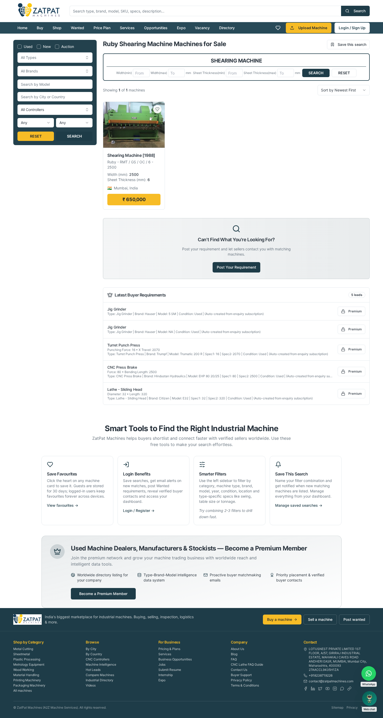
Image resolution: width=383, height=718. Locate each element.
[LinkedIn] (313, 688)
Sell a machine (320, 619)
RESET (36, 136)
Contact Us (239, 670)
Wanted (77, 28)
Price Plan (102, 28)
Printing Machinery (27, 680)
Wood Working (23, 670)
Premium (355, 311)
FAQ (234, 659)
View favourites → (62, 505)
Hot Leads (93, 670)
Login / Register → (139, 510)
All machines (22, 690)
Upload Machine (312, 28)
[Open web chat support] (369, 698)
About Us (237, 649)
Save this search (352, 44)
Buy (40, 28)
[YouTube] (327, 688)
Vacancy (202, 28)
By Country (94, 654)
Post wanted (354, 619)
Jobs (161, 664)
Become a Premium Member (103, 593)
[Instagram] (335, 688)
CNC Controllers (97, 659)
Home (22, 28)
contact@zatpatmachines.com (331, 681)
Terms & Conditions (245, 685)
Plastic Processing (26, 659)
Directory (227, 28)
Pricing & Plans (169, 649)
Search (360, 11)
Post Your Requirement (236, 267)
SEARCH (74, 136)
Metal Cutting (23, 649)
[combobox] (54, 57)
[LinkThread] (349, 688)
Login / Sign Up (352, 28)
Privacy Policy (241, 680)
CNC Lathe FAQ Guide (247, 664)
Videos (91, 685)
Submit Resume (169, 670)
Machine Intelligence (101, 664)
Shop (57, 28)
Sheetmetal (21, 654)
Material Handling (26, 675)
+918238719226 (320, 675)
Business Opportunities (175, 659)
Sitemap (337, 707)
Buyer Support (241, 675)
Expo (181, 28)
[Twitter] (320, 688)
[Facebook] (306, 688)
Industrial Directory (99, 680)
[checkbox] (19, 47)
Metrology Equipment (28, 664)
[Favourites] (278, 28)
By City (91, 649)
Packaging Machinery (29, 685)
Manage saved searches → (298, 505)
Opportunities (156, 28)
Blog (234, 654)
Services (127, 28)
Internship (165, 675)
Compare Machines (100, 675)
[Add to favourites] (157, 109)
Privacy (352, 707)
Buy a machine (279, 619)
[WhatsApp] (342, 688)
